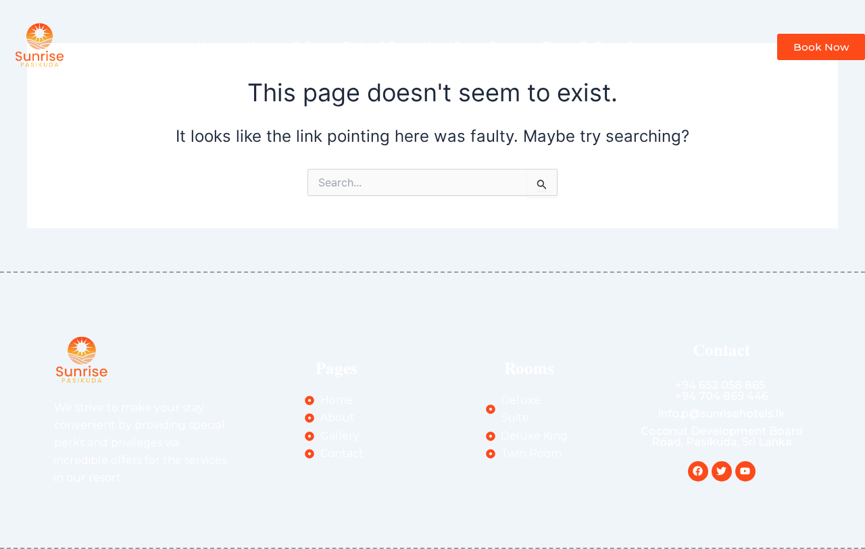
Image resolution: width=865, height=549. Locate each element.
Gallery (309, 45)
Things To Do (576, 45)
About (260, 45)
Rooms (507, 45)
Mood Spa (447, 45)
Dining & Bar (374, 45)
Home (213, 45)
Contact (646, 45)
